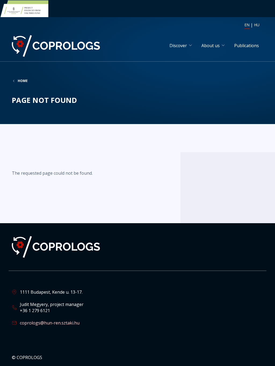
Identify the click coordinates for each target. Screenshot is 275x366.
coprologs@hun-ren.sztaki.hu (49, 323)
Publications (246, 45)
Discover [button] (178, 45)
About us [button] (210, 45)
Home (23, 81)
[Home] (57, 46)
